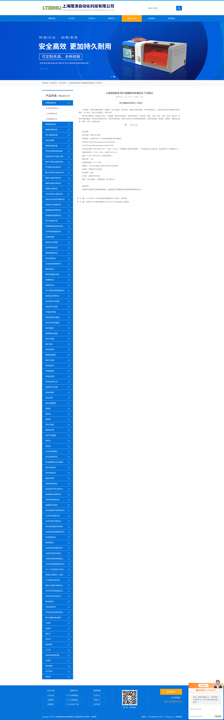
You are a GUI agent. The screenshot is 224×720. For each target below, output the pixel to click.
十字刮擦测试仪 (51, 113)
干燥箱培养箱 (50, 312)
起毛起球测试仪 (51, 457)
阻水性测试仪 (50, 467)
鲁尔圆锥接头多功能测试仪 (55, 462)
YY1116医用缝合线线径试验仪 (74, 695)
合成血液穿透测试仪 (53, 264)
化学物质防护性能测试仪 (55, 510)
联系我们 (171, 18)
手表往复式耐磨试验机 (54, 612)
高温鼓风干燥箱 (51, 387)
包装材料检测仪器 (52, 655)
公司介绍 (50, 695)
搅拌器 (48, 419)
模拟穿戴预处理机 (52, 274)
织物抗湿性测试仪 (52, 296)
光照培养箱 (49, 349)
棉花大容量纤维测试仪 (54, 585)
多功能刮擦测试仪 (52, 108)
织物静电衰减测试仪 (53, 215)
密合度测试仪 (50, 258)
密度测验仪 (49, 542)
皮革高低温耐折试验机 (54, 526)
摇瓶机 (48, 408)
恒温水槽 (48, 398)
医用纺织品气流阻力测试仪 (55, 156)
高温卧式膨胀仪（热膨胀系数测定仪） (59, 575)
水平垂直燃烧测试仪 (53, 231)
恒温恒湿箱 (49, 237)
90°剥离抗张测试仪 (52, 580)
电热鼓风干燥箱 (51, 307)
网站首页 (51, 18)
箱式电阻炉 (49, 328)
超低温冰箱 (49, 430)
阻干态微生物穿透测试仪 (55, 290)
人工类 (48, 650)
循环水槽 (48, 344)
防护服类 (48, 666)
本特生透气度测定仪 (53, 596)
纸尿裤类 (48, 644)
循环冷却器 (49, 360)
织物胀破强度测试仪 (53, 210)
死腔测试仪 (49, 285)
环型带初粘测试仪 (52, 500)
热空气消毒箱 (50, 435)
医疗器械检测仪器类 (53, 618)
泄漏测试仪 (49, 280)
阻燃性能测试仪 (51, 130)
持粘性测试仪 (50, 473)
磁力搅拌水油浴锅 (52, 301)
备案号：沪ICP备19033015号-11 (153, 717)
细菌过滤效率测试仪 (53, 183)
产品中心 (91, 18)
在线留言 (151, 18)
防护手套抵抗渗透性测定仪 (55, 162)
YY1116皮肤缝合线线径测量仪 (74, 700)
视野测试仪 (49, 269)
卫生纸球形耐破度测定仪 (55, 564)
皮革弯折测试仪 (51, 248)
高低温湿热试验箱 (52, 317)
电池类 (48, 628)
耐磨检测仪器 (50, 124)
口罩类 (48, 660)
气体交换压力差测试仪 (54, 194)
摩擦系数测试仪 (51, 253)
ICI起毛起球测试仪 (52, 516)
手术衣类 (48, 671)
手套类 (48, 623)
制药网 (93, 717)
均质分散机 (49, 425)
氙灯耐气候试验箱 (52, 323)
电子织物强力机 (51, 221)
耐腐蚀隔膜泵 (50, 355)
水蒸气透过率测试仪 (53, 521)
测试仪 (48, 441)
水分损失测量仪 (51, 451)
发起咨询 (218, 716)
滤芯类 (48, 677)
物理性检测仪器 (51, 146)
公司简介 (71, 18)
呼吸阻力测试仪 (51, 189)
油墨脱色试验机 (51, 505)
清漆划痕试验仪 (51, 484)
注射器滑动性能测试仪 (54, 548)
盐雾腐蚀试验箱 (51, 333)
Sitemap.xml (170, 717)
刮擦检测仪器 (50, 103)
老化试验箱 (49, 140)
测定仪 (48, 634)
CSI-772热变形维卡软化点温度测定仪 (59, 569)
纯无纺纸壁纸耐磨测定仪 (55, 532)
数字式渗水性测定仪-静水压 (56, 172)
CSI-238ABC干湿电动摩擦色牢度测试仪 (74, 704)
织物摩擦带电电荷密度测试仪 (56, 226)
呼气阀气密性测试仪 (53, 167)
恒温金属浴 (49, 392)
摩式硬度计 (49, 601)
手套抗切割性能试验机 (54, 151)
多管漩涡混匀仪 (51, 382)
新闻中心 (111, 18)
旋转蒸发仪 (49, 366)
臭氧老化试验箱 (51, 242)
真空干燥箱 (49, 339)
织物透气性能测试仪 (53, 205)
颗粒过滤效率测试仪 (53, 178)
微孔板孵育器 (50, 403)
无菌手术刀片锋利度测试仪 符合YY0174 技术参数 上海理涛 (107, 202)
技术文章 (131, 18)
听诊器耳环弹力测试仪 (54, 489)
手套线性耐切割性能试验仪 (55, 559)
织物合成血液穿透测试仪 (55, 199)
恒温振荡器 (49, 371)
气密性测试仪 (50, 607)
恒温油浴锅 (49, 376)
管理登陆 (178, 717)
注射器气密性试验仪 (53, 553)
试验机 (48, 446)
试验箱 (48, 414)
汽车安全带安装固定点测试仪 (56, 591)
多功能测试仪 (50, 537)
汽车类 (48, 639)
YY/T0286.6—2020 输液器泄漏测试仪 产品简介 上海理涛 (106, 198)
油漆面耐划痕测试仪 (53, 494)
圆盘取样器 (49, 478)
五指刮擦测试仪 (51, 119)
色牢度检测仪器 (51, 135)
